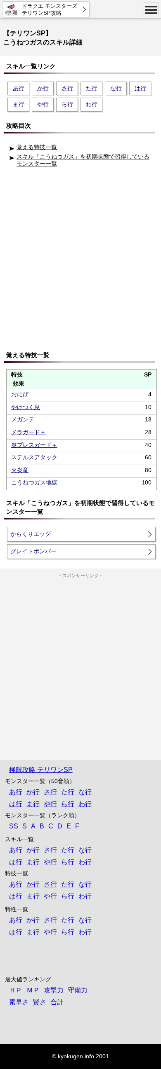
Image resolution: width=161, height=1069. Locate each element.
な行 (116, 88)
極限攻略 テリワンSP (41, 769)
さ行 (67, 88)
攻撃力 (54, 990)
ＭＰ (33, 990)
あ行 (18, 88)
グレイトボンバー (33, 551)
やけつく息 (25, 407)
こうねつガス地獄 (34, 482)
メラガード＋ (28, 432)
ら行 (67, 104)
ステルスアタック (34, 457)
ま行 (18, 104)
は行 (140, 88)
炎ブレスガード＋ (34, 445)
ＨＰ (15, 990)
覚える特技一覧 (37, 147)
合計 (57, 1002)
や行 (43, 104)
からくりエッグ (30, 534)
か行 (43, 88)
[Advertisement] (80, 262)
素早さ (19, 1002)
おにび (19, 394)
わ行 (91, 104)
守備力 (78, 990)
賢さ (39, 1002)
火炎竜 (19, 470)
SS (13, 826)
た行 (91, 88)
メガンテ (22, 419)
